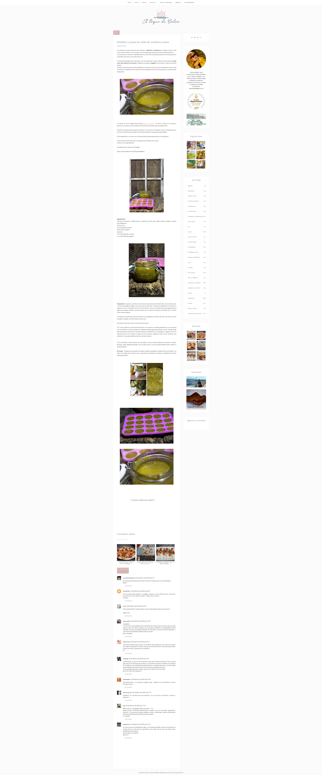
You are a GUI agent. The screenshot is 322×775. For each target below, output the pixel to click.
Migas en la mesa (148, 123)
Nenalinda (125, 658)
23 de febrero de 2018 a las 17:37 (141, 692)
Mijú (124, 705)
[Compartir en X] (118, 538)
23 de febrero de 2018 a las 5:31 (144, 578)
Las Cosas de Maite (177, 772)
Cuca (124, 606)
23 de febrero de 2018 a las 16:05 (139, 659)
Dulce (137, 2)
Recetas (152, 2)
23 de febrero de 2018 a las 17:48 (136, 706)
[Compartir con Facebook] (126, 538)
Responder (128, 586)
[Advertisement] (146, 519)
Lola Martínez (126, 591)
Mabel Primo (126, 724)
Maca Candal (126, 621)
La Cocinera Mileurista (129, 578)
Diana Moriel (126, 642)
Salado (144, 2)
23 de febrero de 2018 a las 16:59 (141, 679)
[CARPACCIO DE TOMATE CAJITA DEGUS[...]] (126, 552)
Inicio (129, 2)
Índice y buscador (166, 2)
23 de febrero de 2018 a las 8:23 (140, 591)
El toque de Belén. (154, 772)
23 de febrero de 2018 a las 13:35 (140, 621)
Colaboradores (189, 2)
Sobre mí (178, 2)
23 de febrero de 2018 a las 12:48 (136, 606)
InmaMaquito (126, 679)
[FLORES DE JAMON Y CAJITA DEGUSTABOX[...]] (165, 552)
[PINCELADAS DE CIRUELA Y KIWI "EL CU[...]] (146, 552)
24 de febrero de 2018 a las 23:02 (140, 724)
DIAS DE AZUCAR (127, 692)
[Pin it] (122, 538)
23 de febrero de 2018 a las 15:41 (140, 642)
